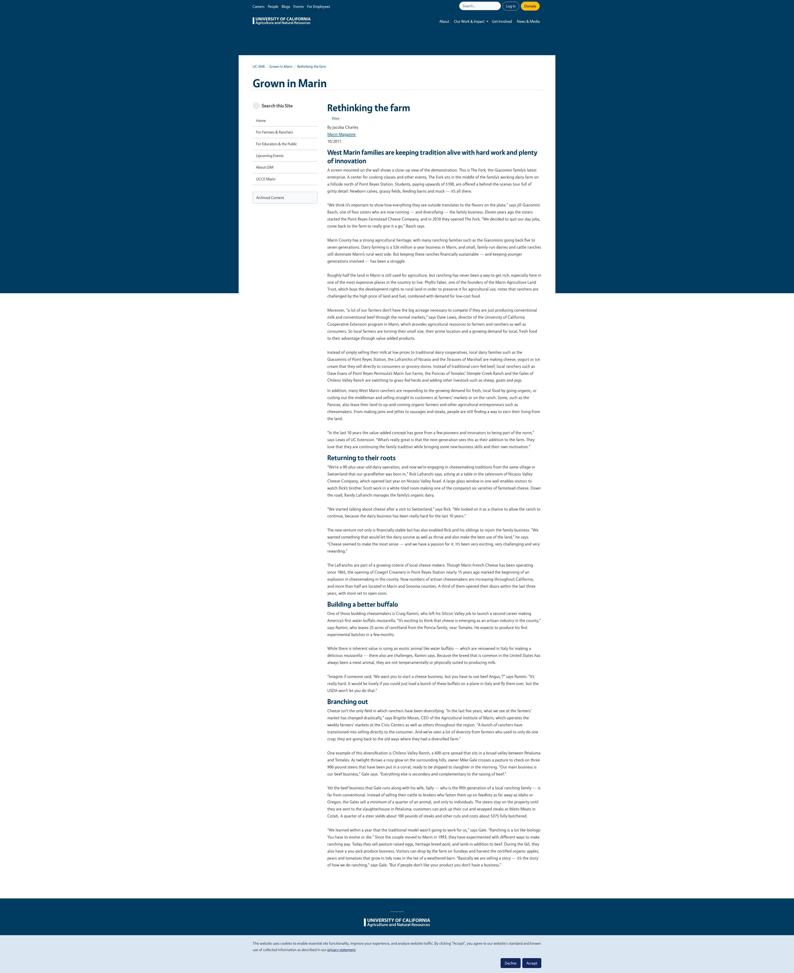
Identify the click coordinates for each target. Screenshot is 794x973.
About (444, 21)
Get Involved (502, 21)
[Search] (498, 6)
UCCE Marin (265, 178)
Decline (511, 963)
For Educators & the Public (276, 143)
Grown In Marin (280, 66)
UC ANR (259, 66)
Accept (531, 963)
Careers (258, 6)
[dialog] (397, 954)
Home (261, 120)
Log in (511, 6)
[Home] (282, 21)
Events (298, 6)
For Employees (318, 6)
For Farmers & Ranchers (274, 132)
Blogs (286, 6)
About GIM (264, 167)
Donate (530, 6)
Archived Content (270, 197)
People (273, 6)
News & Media (528, 21)
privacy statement (341, 949)
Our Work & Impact (469, 21)
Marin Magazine (341, 134)
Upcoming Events (269, 155)
